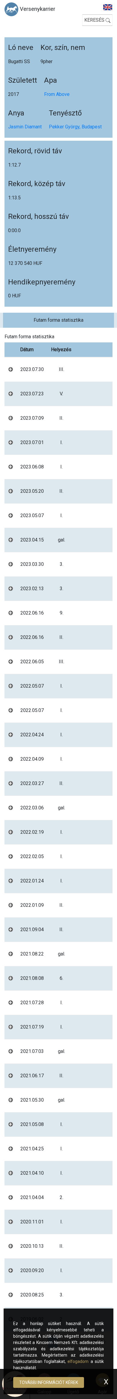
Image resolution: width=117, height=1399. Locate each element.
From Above (57, 94)
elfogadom (78, 1361)
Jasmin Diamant (25, 127)
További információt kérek (48, 1382)
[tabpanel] (58, 838)
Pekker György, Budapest (75, 127)
